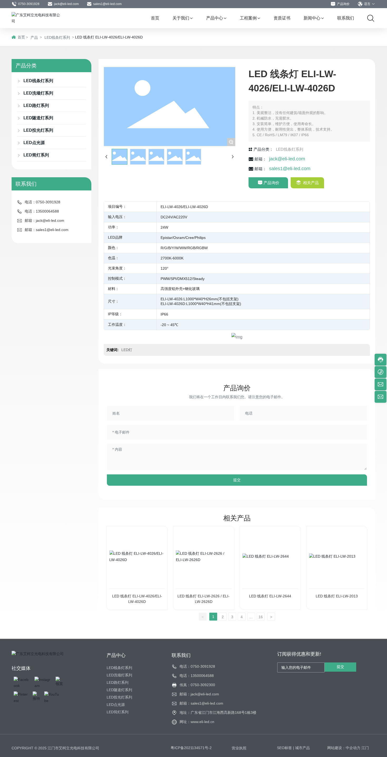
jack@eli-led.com (66, 4)
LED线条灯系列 (57, 37)
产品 (34, 37)
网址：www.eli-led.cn (197, 722)
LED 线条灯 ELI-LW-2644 (270, 596)
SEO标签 (284, 748)
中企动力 (353, 748)
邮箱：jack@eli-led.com (44, 220)
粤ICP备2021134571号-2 (191, 748)
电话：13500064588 (42, 211)
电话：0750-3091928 (42, 202)
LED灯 (126, 350)
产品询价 (343, 4)
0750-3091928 (28, 4)
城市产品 (302, 748)
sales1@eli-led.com (107, 4)
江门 (365, 748)
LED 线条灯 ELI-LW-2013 (337, 596)
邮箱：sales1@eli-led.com (46, 230)
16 (261, 617)
